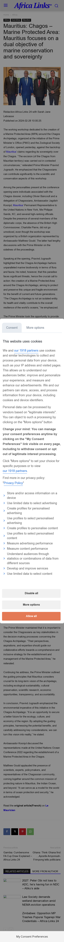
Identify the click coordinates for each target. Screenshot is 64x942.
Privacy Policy (13, 483)
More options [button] (31, 605)
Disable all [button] (31, 593)
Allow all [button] (31, 616)
